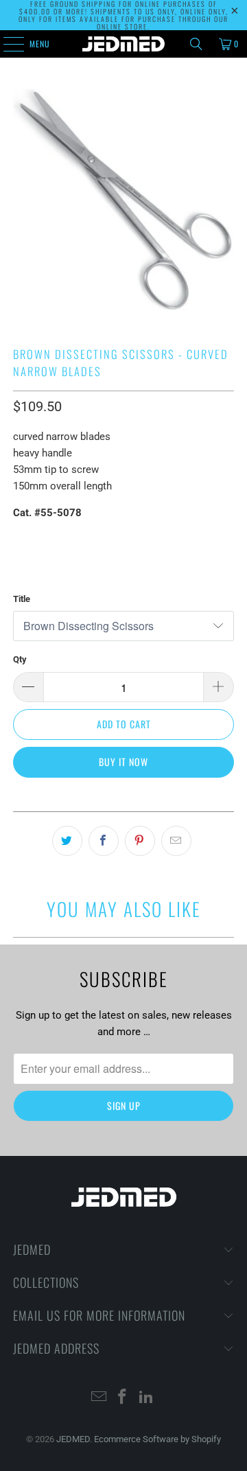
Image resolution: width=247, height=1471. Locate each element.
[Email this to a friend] (176, 841)
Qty (20, 659)
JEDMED (73, 1439)
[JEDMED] (123, 44)
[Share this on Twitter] (67, 841)
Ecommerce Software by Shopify (157, 1439)
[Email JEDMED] (99, 1398)
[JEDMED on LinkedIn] (147, 1398)
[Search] (196, 44)
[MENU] (6, 44)
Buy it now (123, 761)
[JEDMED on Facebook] (123, 1398)
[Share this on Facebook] (104, 841)
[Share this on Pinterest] (140, 841)
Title (21, 599)
